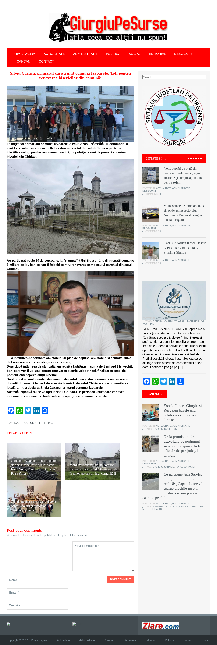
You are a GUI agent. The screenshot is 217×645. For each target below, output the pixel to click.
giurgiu (158, 429)
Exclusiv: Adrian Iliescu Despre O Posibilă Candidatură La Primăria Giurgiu (185, 247)
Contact (46, 61)
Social (134, 54)
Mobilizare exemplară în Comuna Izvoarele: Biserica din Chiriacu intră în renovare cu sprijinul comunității (94, 469)
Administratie (85, 54)
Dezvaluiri (183, 54)
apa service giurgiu (165, 506)
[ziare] (77, 623)
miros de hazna (152, 509)
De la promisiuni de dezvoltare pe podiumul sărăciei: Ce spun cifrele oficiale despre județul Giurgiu (182, 446)
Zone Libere (179, 429)
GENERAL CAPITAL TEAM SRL (169, 321)
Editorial (157, 54)
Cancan (23, 61)
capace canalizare (191, 506)
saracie (169, 466)
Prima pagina (24, 54)
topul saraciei (185, 466)
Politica (113, 54)
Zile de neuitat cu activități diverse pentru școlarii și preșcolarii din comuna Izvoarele (34, 506)
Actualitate (54, 54)
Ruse (167, 429)
